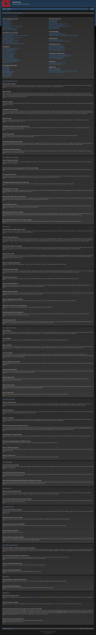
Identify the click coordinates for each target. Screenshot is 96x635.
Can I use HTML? (6, 68)
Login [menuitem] (91, 9)
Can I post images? (6, 70)
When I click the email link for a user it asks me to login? (13, 43)
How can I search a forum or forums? (56, 45)
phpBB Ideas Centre (54, 603)
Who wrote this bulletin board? (54, 68)
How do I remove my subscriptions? (55, 58)
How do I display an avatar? (8, 41)
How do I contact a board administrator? (56, 72)
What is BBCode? (6, 66)
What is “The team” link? (53, 28)
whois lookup (81, 610)
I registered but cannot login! (8, 23)
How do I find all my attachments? (55, 64)
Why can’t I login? (6, 25)
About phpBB (83, 597)
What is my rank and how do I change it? (10, 42)
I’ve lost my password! (7, 27)
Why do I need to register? (8, 20)
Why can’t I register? (6, 22)
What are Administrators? (53, 20)
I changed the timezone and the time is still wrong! (12, 37)
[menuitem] (89, 9)
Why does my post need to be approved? (10, 61)
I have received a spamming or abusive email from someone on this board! (63, 35)
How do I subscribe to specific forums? (56, 57)
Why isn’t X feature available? (54, 69)
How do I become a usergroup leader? (56, 25)
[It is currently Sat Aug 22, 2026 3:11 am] (92, 13)
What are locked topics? (7, 75)
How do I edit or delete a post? (8, 49)
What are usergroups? (53, 22)
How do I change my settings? (8, 34)
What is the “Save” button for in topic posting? (11, 60)
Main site (4, 9)
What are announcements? (8, 72)
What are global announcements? (9, 71)
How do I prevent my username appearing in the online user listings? (15, 35)
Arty (45, 632)
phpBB (27, 191)
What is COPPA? (6, 21)
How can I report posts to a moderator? (10, 58)
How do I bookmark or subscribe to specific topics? (58, 56)
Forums (10, 9)
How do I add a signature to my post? (10, 50)
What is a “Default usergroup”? (54, 27)
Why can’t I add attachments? (8, 56)
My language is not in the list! (8, 39)
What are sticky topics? (7, 74)
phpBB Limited (34, 597)
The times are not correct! (7, 36)
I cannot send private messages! (55, 33)
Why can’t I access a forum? (8, 55)
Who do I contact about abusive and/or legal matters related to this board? (63, 70)
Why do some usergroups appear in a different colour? (59, 26)
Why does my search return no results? (56, 46)
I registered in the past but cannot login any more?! (12, 26)
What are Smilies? (6, 69)
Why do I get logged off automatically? (10, 28)
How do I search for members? (55, 49)
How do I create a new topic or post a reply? (11, 48)
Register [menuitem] (93, 9)
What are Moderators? (53, 21)
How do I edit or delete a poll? (8, 54)
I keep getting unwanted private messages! (57, 34)
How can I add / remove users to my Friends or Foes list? (60, 41)
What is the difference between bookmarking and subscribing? (60, 54)
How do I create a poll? (7, 51)
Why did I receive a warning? (8, 57)
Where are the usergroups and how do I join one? (58, 23)
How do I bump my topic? (7, 62)
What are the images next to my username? (11, 40)
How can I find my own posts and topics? (57, 50)
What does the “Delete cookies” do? (9, 29)
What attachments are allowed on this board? (57, 62)
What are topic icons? (7, 76)
